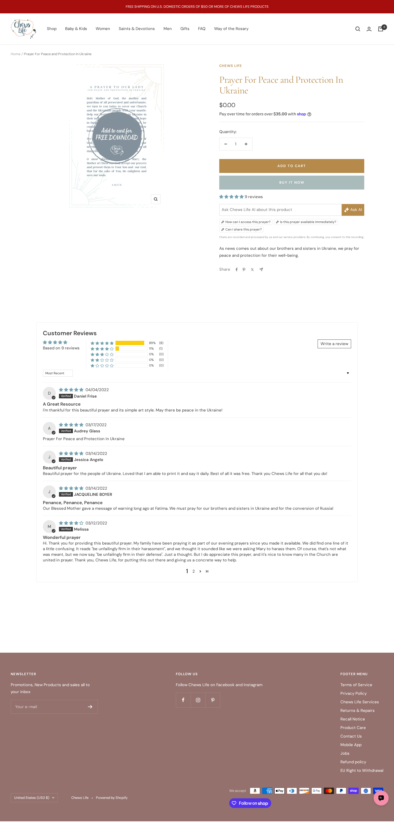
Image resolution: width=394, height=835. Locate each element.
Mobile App (351, 744)
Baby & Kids (76, 28)
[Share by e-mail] (261, 269)
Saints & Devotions (137, 28)
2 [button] (193, 571)
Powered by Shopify (112, 797)
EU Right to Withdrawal (361, 770)
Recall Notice (352, 719)
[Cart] (380, 29)
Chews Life (230, 65)
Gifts (184, 28)
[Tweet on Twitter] (252, 269)
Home (15, 54)
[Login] (369, 29)
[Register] (90, 707)
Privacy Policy (353, 693)
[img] (71, 389)
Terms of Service (356, 684)
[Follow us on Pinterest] (212, 700)
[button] (232, 196)
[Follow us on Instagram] (198, 700)
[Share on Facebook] (237, 269)
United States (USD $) (31, 797)
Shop (52, 28)
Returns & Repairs (357, 710)
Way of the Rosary (231, 28)
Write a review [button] (334, 343)
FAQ (202, 28)
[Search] (357, 29)
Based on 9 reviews (61, 348)
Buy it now (291, 182)
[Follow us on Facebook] (183, 700)
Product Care (353, 727)
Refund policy (353, 762)
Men (167, 28)
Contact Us (351, 736)
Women (103, 28)
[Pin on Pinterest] (244, 269)
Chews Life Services (359, 702)
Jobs (345, 753)
